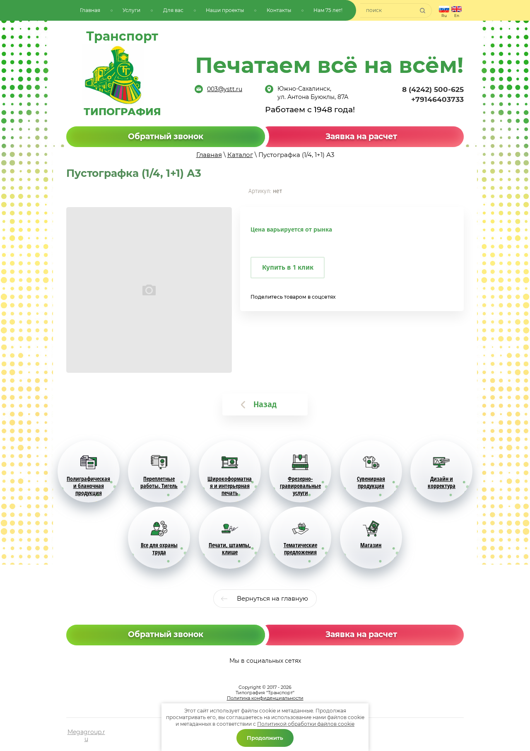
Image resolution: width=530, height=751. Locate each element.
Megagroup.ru (86, 735)
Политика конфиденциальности (265, 698)
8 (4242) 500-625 (433, 89)
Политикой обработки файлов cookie (305, 724)
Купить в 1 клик (287, 267)
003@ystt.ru (224, 89)
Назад (265, 404)
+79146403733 (437, 99)
